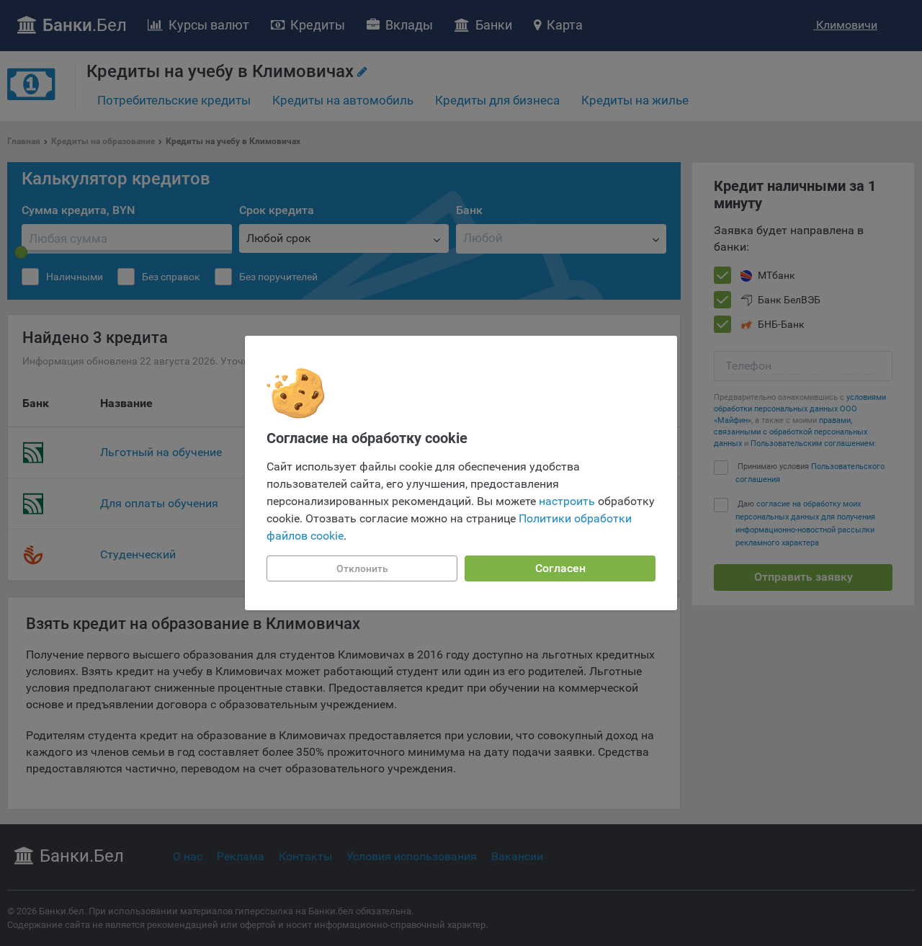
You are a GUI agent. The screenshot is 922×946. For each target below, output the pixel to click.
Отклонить (362, 568)
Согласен (560, 568)
